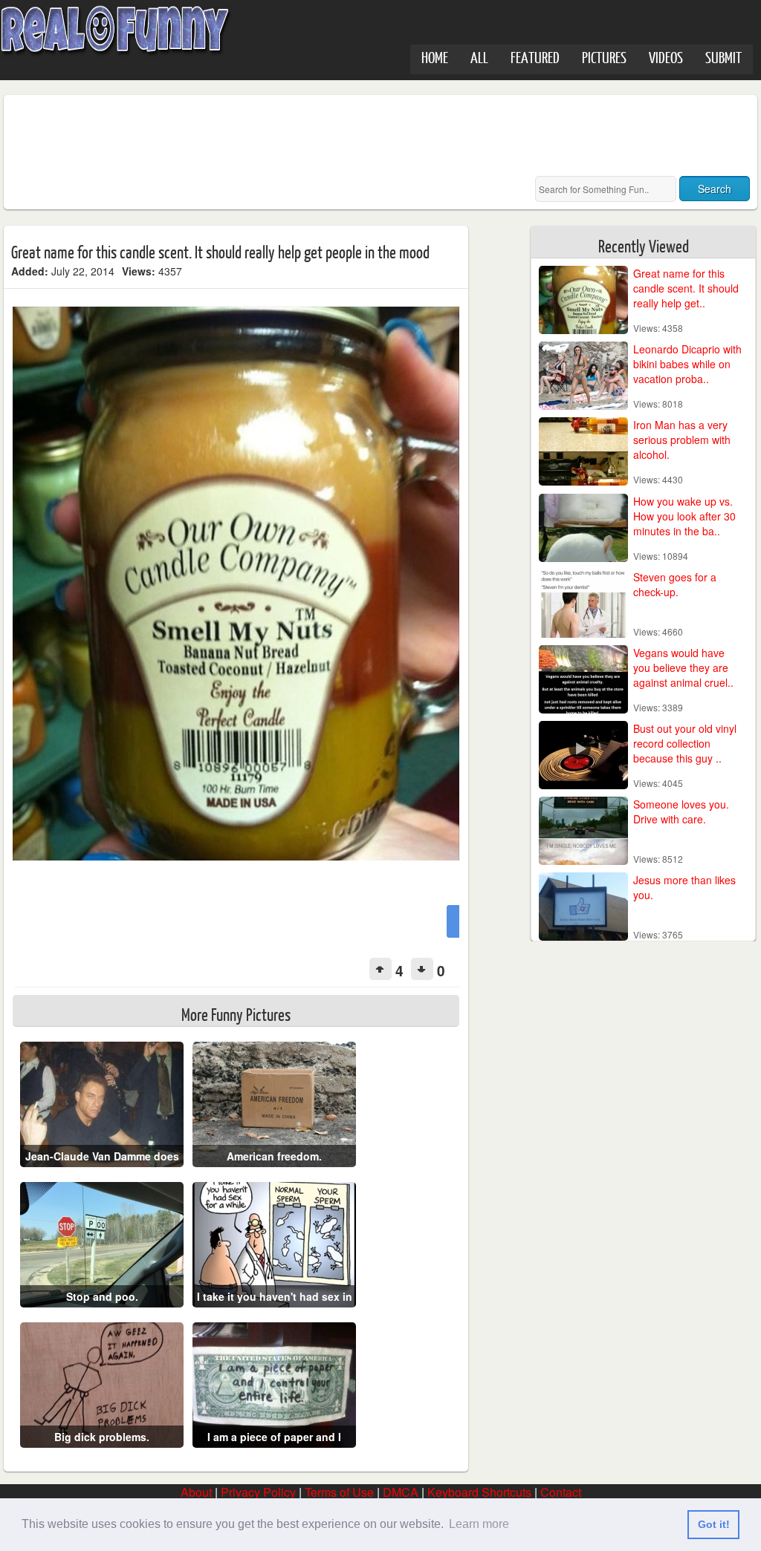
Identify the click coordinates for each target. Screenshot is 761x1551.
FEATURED (535, 57)
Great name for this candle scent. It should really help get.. (686, 288)
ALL (479, 57)
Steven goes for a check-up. (674, 584)
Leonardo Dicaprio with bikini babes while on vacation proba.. (687, 364)
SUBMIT (723, 57)
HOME (434, 57)
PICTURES (604, 57)
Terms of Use (339, 1492)
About (196, 1492)
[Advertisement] (281, 135)
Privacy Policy (258, 1492)
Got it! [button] (714, 1524)
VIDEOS (666, 57)
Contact (560, 1492)
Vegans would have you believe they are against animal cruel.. (683, 667)
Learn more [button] (479, 1524)
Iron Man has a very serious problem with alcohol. (682, 439)
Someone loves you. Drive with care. (681, 811)
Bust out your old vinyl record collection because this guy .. (684, 743)
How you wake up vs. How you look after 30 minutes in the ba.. (684, 516)
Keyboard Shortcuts (479, 1492)
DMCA (400, 1492)
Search (714, 188)
